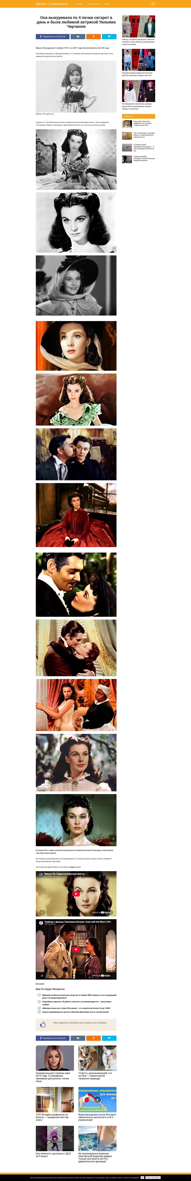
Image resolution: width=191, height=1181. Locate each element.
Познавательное (94, 4)
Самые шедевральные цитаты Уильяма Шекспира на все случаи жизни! (75, 1012)
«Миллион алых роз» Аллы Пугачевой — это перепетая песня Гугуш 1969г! (76, 1008)
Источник (40, 984)
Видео (107, 4)
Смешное (79, 4)
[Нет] (188, 1178)
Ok (142, 1177)
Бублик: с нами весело (52, 4)
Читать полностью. (153, 1177)
